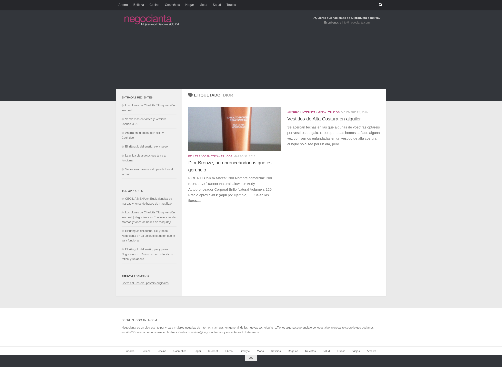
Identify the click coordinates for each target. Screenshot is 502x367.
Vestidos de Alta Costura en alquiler (324, 118)
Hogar (189, 4)
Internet (308, 112)
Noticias (276, 350)
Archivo (371, 350)
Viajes (356, 350)
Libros (229, 350)
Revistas (310, 350)
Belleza (138, 4)
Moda (203, 4)
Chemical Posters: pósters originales (145, 283)
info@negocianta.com (356, 22)
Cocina (154, 4)
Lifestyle (245, 350)
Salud (217, 4)
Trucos (231, 4)
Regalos (293, 350)
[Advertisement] (251, 59)
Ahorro (123, 4)
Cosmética (172, 4)
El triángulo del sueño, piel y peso (146, 146)
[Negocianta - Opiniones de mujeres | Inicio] (150, 20)
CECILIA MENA (135, 198)
